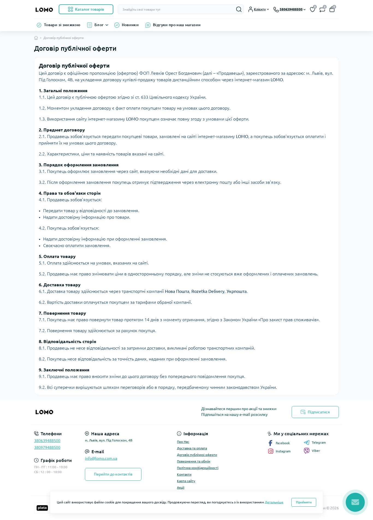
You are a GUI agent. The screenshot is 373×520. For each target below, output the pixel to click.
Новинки (130, 25)
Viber (316, 450)
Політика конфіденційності (197, 468)
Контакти (184, 474)
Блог (98, 25)
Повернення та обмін (193, 461)
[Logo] (44, 9)
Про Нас (183, 441)
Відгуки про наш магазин (176, 25)
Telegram (319, 442)
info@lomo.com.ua (101, 458)
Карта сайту (186, 481)
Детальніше (274, 502)
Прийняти (304, 502)
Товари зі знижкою (62, 25)
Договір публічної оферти (197, 454)
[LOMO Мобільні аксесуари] (108, 412)
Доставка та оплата (192, 448)
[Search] (239, 9)
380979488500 (47, 447)
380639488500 (47, 440)
